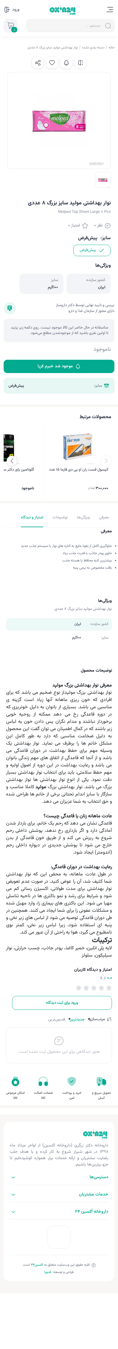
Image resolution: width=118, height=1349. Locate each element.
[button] (12, 461)
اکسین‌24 (37, 1265)
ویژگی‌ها (83, 517)
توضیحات (60, 517)
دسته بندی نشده (93, 47)
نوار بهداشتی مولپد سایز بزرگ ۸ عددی (53, 47)
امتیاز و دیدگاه (32, 517)
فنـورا (47, 1272)
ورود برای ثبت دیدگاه (62, 1003)
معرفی (104, 517)
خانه (111, 47)
